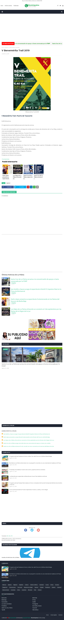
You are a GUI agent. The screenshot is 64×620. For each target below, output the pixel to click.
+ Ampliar (13, 283)
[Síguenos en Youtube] (38, 531)
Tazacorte (34, 608)
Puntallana (4, 606)
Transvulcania (12, 587)
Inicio (3, 47)
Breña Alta (34, 598)
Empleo (41, 587)
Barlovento (4, 598)
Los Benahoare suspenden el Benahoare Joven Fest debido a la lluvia (28, 476)
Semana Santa (5, 590)
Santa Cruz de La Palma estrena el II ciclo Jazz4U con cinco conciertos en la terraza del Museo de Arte (28, 446)
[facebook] (57, 5)
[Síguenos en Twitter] (31, 531)
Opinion (36, 587)
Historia (53, 587)
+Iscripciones (5, 159)
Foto (35, 590)
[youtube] (62, 5)
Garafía (34, 602)
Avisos (52, 584)
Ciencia (39, 590)
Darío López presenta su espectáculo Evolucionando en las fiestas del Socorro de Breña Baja (26, 437)
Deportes (21, 584)
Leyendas (24, 590)
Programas (4, 587)
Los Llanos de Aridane (7, 604)
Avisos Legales (54, 615)
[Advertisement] (32, 27)
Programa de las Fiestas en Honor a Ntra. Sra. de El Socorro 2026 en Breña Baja (30, 456)
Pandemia (47, 587)
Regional (15, 584)
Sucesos (57, 584)
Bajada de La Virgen (28, 587)
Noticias (4, 584)
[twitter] (60, 5)
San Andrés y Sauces (36, 606)
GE (9, 536)
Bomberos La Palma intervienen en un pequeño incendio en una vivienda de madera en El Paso (35, 463)
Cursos (47, 584)
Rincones (30, 590)
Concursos (20, 587)
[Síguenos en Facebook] (25, 531)
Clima (18, 590)
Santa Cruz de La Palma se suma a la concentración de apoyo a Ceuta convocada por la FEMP (31, 365)
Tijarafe (3, 610)
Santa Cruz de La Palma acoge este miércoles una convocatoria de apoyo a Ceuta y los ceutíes (26, 443)
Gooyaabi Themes (26, 617)
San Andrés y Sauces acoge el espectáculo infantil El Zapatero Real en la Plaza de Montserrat (26, 434)
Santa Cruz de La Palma (7, 608)
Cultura (26, 584)
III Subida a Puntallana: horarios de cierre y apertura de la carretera (27, 469)
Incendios (13, 590)
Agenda (6, 47)
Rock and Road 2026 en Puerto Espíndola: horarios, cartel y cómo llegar (28, 489)
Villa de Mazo (35, 610)
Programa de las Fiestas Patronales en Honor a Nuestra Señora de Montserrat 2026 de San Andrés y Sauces (35, 483)
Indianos (59, 587)
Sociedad (42, 584)
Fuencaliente (4, 602)
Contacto (60, 615)
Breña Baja (4, 600)
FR (11, 536)
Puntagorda (35, 604)
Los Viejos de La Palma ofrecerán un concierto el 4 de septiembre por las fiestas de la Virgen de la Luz (28, 440)
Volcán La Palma (34, 584)
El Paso (34, 600)
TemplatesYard (13, 617)
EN (7, 536)
